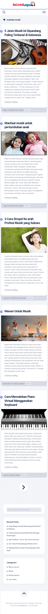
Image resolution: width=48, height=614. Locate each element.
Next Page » (23, 487)
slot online (13, 579)
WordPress (23, 605)
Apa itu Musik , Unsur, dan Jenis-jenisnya (24, 539)
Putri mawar (19, 110)
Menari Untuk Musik (17, 311)
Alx (36, 605)
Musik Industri (14, 575)
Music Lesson (14, 567)
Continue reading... (11, 102)
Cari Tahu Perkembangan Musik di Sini (23, 544)
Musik (27, 110)
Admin (22, 384)
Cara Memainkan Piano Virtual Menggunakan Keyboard (19, 401)
